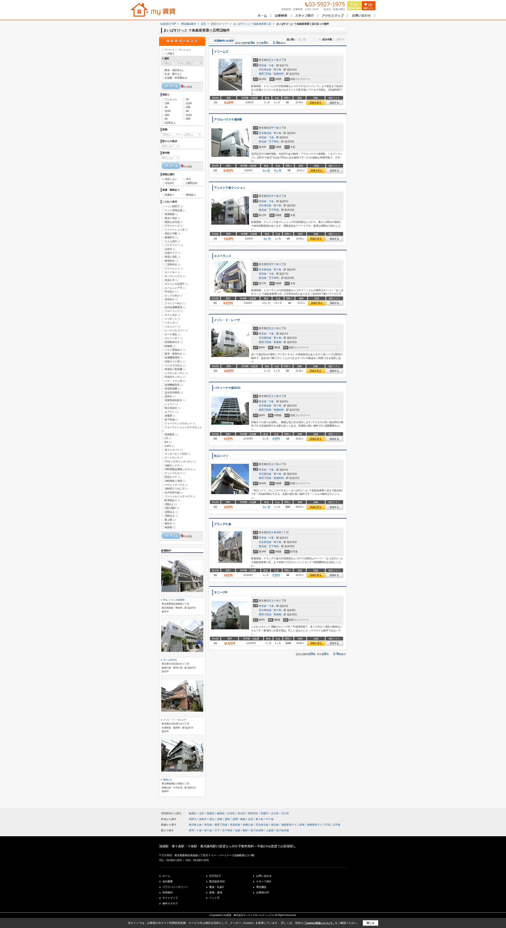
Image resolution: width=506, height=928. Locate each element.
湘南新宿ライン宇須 (319, 824)
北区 (268, 59)
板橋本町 (279, 73)
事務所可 (171, 237)
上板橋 (270, 830)
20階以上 (171, 515)
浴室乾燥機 (172, 388)
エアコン (171, 411)
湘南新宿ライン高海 (293, 824)
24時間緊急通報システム (180, 469)
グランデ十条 (222, 524)
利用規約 (167, 892)
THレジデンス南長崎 (173, 599)
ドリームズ (221, 51)
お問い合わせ (264, 875)
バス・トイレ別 (175, 380)
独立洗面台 (172, 407)
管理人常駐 (172, 256)
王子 (217, 830)
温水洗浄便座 (174, 392)
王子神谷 (274, 141)
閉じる (370, 922)
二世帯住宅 (172, 264)
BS (168, 442)
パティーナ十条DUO (227, 387)
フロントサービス (176, 484)
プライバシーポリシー (175, 886)
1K (187, 99)
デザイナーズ (174, 225)
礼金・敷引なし (173, 73)
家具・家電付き (175, 353)
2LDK (168, 111)
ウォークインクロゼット (180, 423)
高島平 (203, 819)
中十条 (275, 127)
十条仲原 (276, 532)
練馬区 (221, 813)
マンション (184, 49)
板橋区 (192, 813)
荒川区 (241, 813)
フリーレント (174, 268)
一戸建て (170, 53)
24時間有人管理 (175, 480)
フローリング (174, 311)
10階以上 (171, 511)
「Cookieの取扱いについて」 (319, 923)
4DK (188, 118)
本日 (188, 179)
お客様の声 (262, 892)
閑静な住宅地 (174, 222)
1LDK (189, 103)
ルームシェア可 (175, 287)
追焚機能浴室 (174, 384)
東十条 (277, 69)
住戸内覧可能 (174, 492)
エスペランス (222, 256)
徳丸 (212, 819)
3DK (167, 115)
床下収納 (171, 419)
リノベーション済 (176, 229)
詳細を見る (315, 102)
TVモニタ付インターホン (180, 461)
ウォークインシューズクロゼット (182, 429)
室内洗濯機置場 (175, 307)
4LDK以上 (170, 122)
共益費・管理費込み (176, 77)
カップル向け (174, 295)
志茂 (251, 819)
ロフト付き (172, 314)
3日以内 (169, 183)
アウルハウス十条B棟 (228, 119)
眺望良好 (171, 260)
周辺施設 (261, 886)
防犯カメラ (172, 476)
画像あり (170, 194)
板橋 (243, 819)
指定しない (171, 179)
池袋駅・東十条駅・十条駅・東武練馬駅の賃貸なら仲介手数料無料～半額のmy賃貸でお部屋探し (227, 846)
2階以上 (171, 504)
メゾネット (172, 318)
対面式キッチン (175, 376)
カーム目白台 (170, 659)
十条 (271, 65)
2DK (188, 107)
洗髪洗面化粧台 (175, 400)
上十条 (275, 59)
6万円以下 (215, 875)
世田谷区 (253, 813)
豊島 (228, 819)
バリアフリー (174, 245)
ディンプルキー (175, 473)
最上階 (170, 519)
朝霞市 (264, 813)
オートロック (174, 457)
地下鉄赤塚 (282, 830)
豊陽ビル (167, 779)
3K (187, 111)
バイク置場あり (175, 349)
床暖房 (170, 415)
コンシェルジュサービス (180, 496)
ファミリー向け (175, 303)
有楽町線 (235, 824)
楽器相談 (171, 214)
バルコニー (172, 326)
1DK (167, 103)
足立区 (275, 813)
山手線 (336, 824)
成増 (235, 819)
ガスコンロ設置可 (176, 283)
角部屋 (170, 527)
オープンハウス (175, 276)
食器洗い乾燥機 (175, 369)
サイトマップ (170, 897)
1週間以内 (191, 183)
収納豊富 (171, 434)
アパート (170, 49)
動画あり (191, 194)
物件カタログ (170, 903)
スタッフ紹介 (264, 881)
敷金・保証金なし (175, 70)
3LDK (189, 115)
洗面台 (170, 396)
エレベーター (174, 338)
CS (168, 438)
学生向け (171, 291)
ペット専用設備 (175, 210)
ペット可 (214, 897)
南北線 (262, 141)
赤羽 (191, 830)
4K (166, 118)
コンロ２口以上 (175, 365)
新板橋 (277, 342)
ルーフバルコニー (176, 330)
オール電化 (172, 334)
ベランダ (171, 322)
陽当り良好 (172, 218)
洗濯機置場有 (174, 357)
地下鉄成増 (256, 830)
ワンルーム (171, 99)
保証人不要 (172, 233)
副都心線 (248, 824)
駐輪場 (170, 346)
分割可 (170, 249)
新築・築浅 (215, 892)
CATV (169, 446)
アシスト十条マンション (229, 187)
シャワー (171, 404)
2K (166, 107)
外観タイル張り (175, 361)
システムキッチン (176, 373)
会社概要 (167, 881)
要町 (245, 830)
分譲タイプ (172, 252)
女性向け (171, 299)
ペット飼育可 (174, 206)
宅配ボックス (174, 465)
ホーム (166, 875)
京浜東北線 (265, 69)
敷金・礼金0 (216, 886)
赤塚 (220, 819)
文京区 (231, 813)
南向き (170, 523)
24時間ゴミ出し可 (176, 488)
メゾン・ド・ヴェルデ (174, 719)
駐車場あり (172, 500)
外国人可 (171, 280)
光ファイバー (174, 449)
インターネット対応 (177, 453)
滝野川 (193, 819)
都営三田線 (265, 73)
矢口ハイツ (221, 455)
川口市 (285, 813)
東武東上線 (195, 824)
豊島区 (210, 813)
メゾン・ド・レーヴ (227, 320)
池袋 (237, 830)
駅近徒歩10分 (217, 881)
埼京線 (262, 65)
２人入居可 (172, 241)
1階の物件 (172, 508)
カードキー (172, 272)
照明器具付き (174, 342)
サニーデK (221, 592)
